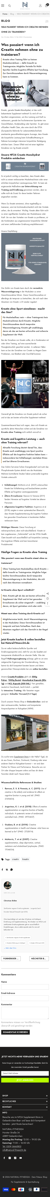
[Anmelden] (40, 5)
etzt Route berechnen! (22, 1124)
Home (4, 14)
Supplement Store (21, 756)
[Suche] (9, 5)
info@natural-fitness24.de (14, 1150)
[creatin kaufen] (25, 384)
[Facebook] (2, 869)
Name (4, 981)
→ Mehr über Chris (10, 948)
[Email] (7, 869)
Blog (12, 14)
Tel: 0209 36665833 (11, 1146)
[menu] (2, 5)
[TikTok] (15, 1158)
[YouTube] (20, 1158)
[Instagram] (10, 1158)
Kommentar (6, 1004)
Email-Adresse (8, 993)
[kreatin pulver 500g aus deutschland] (25, 257)
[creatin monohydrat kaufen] (25, 166)
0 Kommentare (27, 37)
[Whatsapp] (11, 869)
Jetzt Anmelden (25, 1080)
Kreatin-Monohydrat (22, 110)
